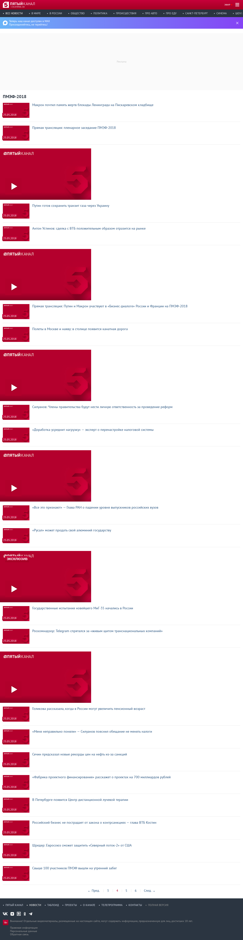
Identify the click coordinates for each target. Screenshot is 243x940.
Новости (35, 905)
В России (56, 13)
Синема (221, 13)
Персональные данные (23, 931)
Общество (78, 13)
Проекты (71, 905)
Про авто (151, 13)
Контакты (135, 905)
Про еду (171, 13)
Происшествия (126, 13)
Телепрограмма (111, 905)
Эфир (227, 4)
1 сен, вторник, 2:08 (17, 7)
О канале (89, 905)
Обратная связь (19, 934)
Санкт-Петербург (196, 13)
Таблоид (53, 905)
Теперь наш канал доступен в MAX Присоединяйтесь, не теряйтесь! (29, 22)
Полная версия (158, 905)
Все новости (14, 13)
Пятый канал (14, 905)
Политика (100, 13)
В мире (36, 13)
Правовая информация (24, 927)
